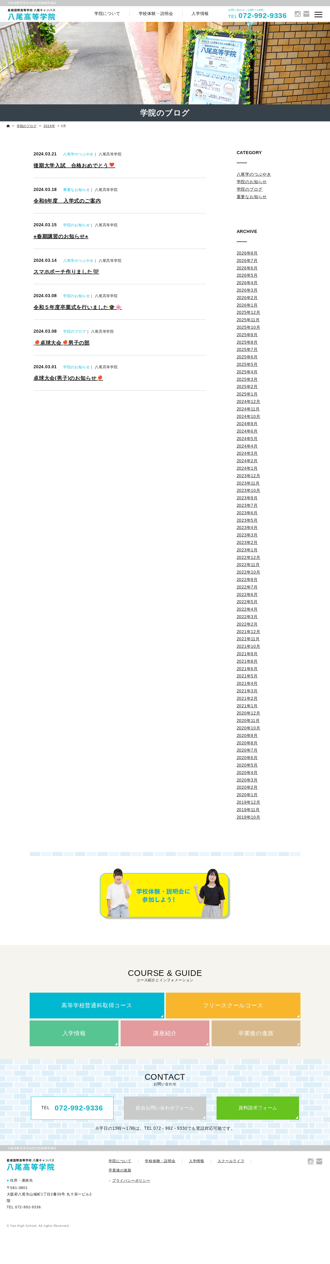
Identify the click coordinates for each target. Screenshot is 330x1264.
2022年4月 (247, 609)
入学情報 (200, 13)
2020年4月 (247, 773)
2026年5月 (247, 275)
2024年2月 (247, 461)
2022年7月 (247, 587)
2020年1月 (247, 795)
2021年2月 (247, 698)
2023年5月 (247, 520)
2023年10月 (248, 490)
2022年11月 (248, 565)
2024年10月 (248, 416)
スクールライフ (231, 1161)
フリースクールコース (233, 1005)
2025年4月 (247, 372)
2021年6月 (247, 669)
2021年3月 (247, 691)
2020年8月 (247, 743)
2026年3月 (247, 290)
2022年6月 (247, 594)
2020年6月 (247, 758)
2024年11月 (248, 409)
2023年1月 (247, 550)
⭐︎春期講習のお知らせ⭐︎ (61, 236)
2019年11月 (248, 810)
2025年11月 (248, 320)
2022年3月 (247, 617)
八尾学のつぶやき (78, 154)
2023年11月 (248, 483)
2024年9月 (247, 424)
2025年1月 (247, 394)
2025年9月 (247, 335)
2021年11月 (248, 639)
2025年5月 (247, 364)
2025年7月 (247, 349)
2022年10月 (248, 572)
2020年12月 (248, 713)
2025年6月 (247, 357)
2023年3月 (247, 535)
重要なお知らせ (76, 190)
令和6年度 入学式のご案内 (67, 201)
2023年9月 (247, 498)
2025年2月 (247, 386)
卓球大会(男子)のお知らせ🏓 (68, 378)
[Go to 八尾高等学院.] (8, 126)
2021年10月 (248, 646)
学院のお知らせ (76, 225)
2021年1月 (247, 706)
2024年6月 (247, 431)
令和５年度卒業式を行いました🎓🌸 (78, 307)
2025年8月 (247, 342)
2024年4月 (247, 446)
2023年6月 (247, 513)
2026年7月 (247, 260)
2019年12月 (248, 802)
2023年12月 (248, 476)
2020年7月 (247, 750)
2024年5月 (247, 439)
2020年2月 (247, 787)
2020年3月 (247, 780)
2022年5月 (247, 602)
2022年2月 (247, 624)
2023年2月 (247, 542)
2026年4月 (247, 283)
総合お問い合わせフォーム (165, 1107)
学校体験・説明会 (156, 13)
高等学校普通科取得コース (97, 1005)
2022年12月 (248, 557)
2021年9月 (247, 654)
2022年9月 (247, 579)
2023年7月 (247, 505)
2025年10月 (248, 327)
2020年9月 (247, 735)
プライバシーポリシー (131, 1180)
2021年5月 (247, 676)
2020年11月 (248, 720)
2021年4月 (247, 683)
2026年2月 (247, 298)
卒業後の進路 (256, 1033)
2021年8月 (247, 661)
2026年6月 (247, 268)
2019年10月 (248, 817)
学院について (107, 13)
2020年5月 (247, 765)
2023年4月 (247, 527)
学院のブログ (74, 331)
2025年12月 (248, 312)
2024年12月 (248, 401)
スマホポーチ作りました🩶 (66, 271)
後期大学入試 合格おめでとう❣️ (74, 165)
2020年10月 (248, 728)
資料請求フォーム (257, 1107)
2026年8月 (247, 253)
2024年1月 (247, 468)
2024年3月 (247, 453)
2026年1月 (247, 305)
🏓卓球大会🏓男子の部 (62, 343)
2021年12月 (248, 632)
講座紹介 (165, 1033)
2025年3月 (247, 379)
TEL (72, 1108)
